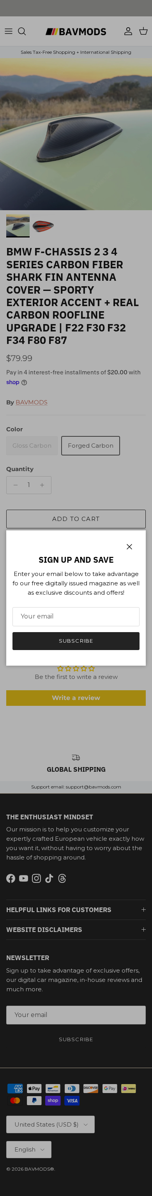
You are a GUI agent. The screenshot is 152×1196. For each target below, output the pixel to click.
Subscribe (76, 641)
